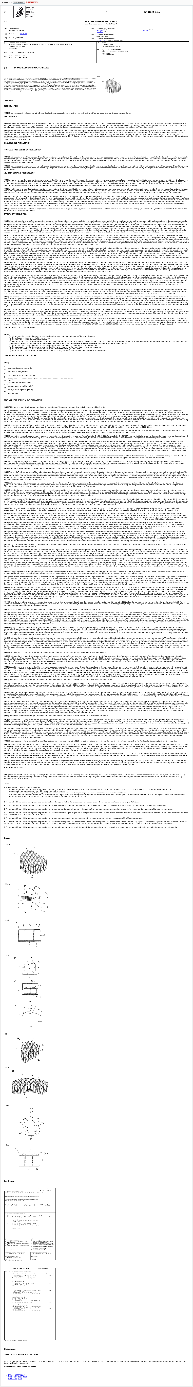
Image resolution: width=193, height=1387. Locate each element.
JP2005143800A (14, 1375)
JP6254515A (12, 1377)
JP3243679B (12, 1379)
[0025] (20, 1377)
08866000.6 (23, 34)
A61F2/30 (145, 30)
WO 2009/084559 (101, 40)
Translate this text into (7, 2)
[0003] (22, 1375)
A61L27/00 (100, 32)
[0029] (25, 1377)
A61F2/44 (100, 30)
